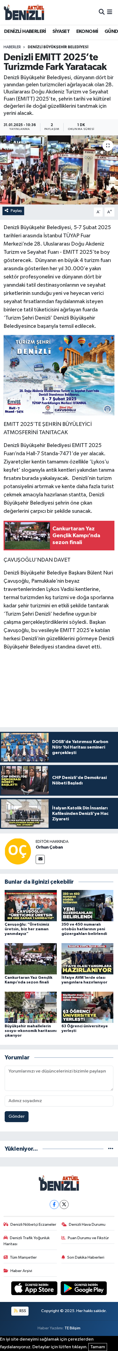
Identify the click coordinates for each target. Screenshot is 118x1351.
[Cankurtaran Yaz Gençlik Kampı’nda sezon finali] (31, 958)
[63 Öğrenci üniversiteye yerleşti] (87, 1007)
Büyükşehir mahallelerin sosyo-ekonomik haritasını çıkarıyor (31, 1030)
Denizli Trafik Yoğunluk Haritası (27, 1241)
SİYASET (61, 31)
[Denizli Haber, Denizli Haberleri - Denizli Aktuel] (24, 12)
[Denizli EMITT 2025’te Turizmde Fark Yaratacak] (59, 169)
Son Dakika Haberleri (85, 1257)
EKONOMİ (87, 31)
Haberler (12, 47)
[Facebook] (54, 1204)
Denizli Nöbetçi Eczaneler (33, 1224)
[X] (64, 1204)
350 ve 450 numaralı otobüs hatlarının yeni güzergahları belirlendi (84, 929)
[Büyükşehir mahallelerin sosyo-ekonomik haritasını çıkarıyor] (31, 1007)
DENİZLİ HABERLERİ (25, 31)
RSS (22, 1311)
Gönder (17, 1116)
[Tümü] (110, 1149)
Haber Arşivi (21, 1271)
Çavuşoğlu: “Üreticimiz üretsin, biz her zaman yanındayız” (27, 929)
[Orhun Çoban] (18, 851)
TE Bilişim (72, 1328)
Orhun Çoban (49, 847)
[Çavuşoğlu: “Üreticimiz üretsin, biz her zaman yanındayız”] (31, 905)
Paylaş (16, 211)
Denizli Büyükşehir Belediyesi (58, 47)
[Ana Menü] (109, 12)
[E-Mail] (40, 859)
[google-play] (84, 1289)
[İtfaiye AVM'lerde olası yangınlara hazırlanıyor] (87, 958)
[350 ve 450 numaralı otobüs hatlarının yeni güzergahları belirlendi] (87, 905)
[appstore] (35, 1289)
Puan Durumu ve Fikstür (88, 1238)
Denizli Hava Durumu (87, 1224)
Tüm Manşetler (23, 1257)
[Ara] (102, 12)
